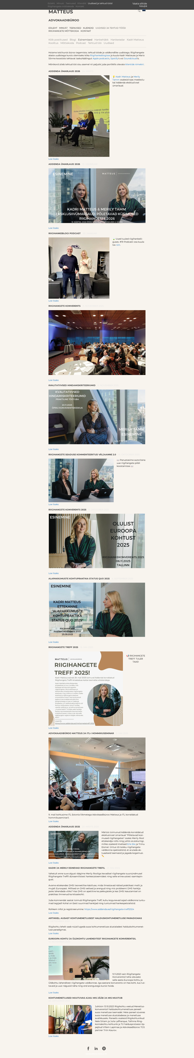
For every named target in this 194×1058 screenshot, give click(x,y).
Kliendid (81, 3)
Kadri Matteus (135, 39)
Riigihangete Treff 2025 (63, 647)
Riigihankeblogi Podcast (64, 233)
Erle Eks (131, 844)
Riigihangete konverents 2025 (67, 509)
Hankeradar (118, 39)
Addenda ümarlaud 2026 (64, 71)
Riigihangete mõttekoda (61, 6)
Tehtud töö (95, 43)
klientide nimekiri (134, 64)
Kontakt (80, 6)
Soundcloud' (130, 58)
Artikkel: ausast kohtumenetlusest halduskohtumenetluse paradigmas (95, 918)
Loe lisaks (53, 159)
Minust (60, 3)
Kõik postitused (58, 39)
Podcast (81, 43)
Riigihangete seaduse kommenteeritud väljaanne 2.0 (82, 454)
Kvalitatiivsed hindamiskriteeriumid (71, 385)
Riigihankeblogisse (100, 55)
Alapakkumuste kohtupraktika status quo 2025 (79, 578)
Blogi (73, 39)
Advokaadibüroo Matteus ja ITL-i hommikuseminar (81, 733)
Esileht (51, 3)
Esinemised (85, 39)
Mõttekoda (67, 43)
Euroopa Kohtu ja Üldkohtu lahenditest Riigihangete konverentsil (92, 938)
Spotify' (114, 58)
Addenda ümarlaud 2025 (64, 826)
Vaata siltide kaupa (139, 4)
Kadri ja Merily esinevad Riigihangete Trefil (76, 868)
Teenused (71, 3)
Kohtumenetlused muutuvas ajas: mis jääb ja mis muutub (85, 998)
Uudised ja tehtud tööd (100, 3)
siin (118, 245)
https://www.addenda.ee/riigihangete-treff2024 (109, 909)
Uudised (109, 43)
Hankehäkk (101, 39)
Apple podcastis (101, 58)
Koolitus (53, 43)
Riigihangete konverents (64, 306)
